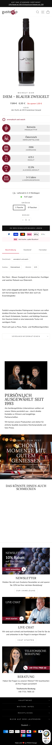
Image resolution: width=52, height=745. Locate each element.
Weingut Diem (26, 93)
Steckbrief (27, 250)
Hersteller (43, 250)
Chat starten (26, 640)
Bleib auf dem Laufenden (25, 719)
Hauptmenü (25, 700)
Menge (26, 215)
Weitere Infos (25, 707)
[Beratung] (26, 659)
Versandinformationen (26, 336)
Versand (38, 110)
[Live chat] (26, 610)
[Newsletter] (26, 561)
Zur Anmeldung (26, 591)
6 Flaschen (32, 207)
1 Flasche (19, 207)
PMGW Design (32, 743)
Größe (26, 203)
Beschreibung (10, 250)
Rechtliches (25, 713)
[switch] (46, 741)
